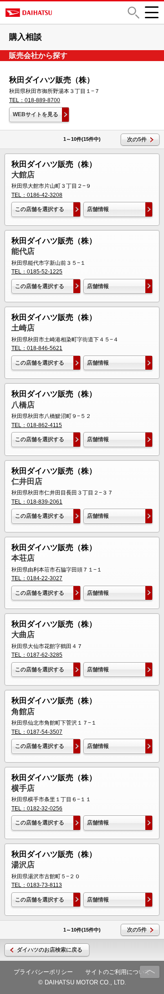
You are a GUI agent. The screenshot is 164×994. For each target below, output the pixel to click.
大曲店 (23, 634)
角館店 (23, 711)
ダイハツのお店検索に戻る (49, 950)
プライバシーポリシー (43, 971)
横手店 (23, 788)
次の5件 (137, 139)
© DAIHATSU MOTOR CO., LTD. (82, 982)
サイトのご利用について (117, 971)
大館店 (23, 174)
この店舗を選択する (39, 209)
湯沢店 (23, 864)
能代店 (23, 251)
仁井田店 (26, 481)
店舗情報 (98, 209)
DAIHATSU (58, 12)
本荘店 (23, 558)
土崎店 (23, 328)
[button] (133, 12)
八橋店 (23, 405)
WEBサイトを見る (35, 114)
